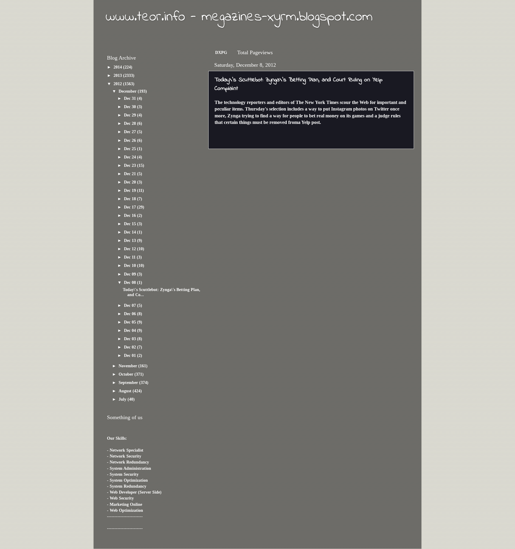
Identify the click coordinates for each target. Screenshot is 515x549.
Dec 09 (130, 274)
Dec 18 (130, 198)
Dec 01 (130, 355)
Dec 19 (130, 190)
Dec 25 (130, 148)
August (126, 390)
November (128, 365)
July (123, 399)
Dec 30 (130, 106)
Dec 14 (130, 232)
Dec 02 (130, 347)
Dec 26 (130, 140)
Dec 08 (130, 282)
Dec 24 (130, 157)
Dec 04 (130, 330)
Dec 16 (130, 215)
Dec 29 (130, 115)
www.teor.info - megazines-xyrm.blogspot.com (239, 17)
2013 (118, 75)
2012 (118, 83)
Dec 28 (130, 123)
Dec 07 (130, 305)
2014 (118, 67)
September (129, 382)
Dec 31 (130, 98)
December (128, 91)
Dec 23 (130, 165)
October (126, 374)
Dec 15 (130, 223)
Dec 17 (130, 207)
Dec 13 (130, 240)
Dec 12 (130, 248)
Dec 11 (130, 257)
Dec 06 (130, 313)
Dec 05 (130, 322)
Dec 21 (130, 173)
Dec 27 (130, 131)
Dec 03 (130, 338)
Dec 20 (130, 182)
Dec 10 (130, 265)
